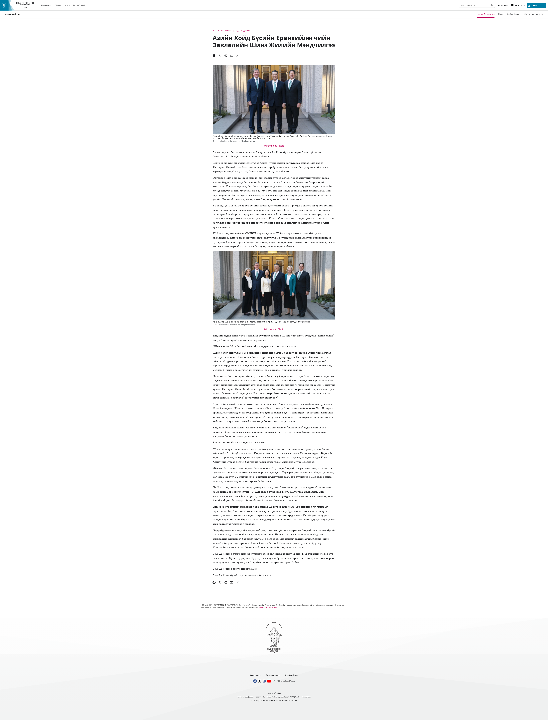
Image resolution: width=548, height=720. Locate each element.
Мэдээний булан (13, 14)
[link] (214, 582)
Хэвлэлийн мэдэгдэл (485, 14)
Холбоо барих (513, 14)
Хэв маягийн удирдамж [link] (269, 607)
